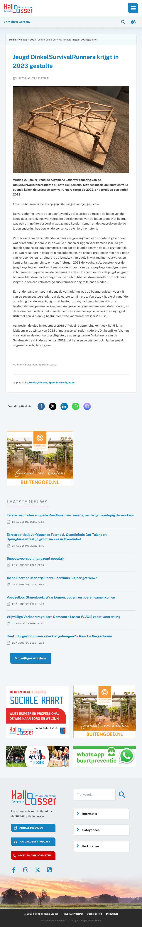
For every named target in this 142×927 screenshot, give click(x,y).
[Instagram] (25, 870)
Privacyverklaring (73, 913)
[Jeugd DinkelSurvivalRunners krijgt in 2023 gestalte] (71, 129)
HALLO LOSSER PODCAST (34, 841)
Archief (32, 382)
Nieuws (42, 382)
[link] (133, 21)
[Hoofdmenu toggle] (133, 8)
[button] (123, 22)
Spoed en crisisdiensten (34, 855)
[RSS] (49, 870)
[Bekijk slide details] (40, 458)
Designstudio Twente (90, 920)
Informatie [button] (89, 813)
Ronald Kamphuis (56, 920)
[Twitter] (37, 870)
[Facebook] (14, 870)
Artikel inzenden (31, 827)
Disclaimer (112, 913)
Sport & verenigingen (61, 382)
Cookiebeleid (94, 913)
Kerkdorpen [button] (90, 846)
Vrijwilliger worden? (31, 658)
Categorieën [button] (90, 830)
